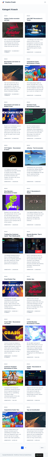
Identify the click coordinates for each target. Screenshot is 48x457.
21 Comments (29, 312)
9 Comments (6, 312)
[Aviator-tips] (35, 289)
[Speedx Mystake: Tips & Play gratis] (35, 245)
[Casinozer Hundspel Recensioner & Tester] (12, 378)
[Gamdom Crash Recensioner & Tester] (35, 116)
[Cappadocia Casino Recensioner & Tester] (35, 73)
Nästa (42, 447)
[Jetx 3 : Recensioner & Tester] (35, 202)
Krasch (5, 15)
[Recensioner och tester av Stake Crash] (12, 73)
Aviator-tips (30, 279)
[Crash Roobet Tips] (12, 289)
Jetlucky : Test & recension (35, 148)
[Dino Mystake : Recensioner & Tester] (12, 202)
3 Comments (6, 52)
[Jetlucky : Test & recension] (35, 157)
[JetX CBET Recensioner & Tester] (35, 30)
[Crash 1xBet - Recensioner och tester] (12, 333)
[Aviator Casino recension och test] (12, 30)
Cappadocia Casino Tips (11, 410)
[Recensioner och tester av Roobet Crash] (12, 116)
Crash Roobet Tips (10, 279)
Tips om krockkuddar (33, 410)
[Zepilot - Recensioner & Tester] (35, 378)
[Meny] (45, 2)
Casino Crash (10, 2)
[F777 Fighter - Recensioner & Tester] (12, 159)
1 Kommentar (7, 95)
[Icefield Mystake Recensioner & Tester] (35, 333)
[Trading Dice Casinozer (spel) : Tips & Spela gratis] (12, 245)
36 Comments (7, 357)
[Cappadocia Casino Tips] (12, 419)
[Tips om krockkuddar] (35, 419)
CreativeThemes (27, 454)
